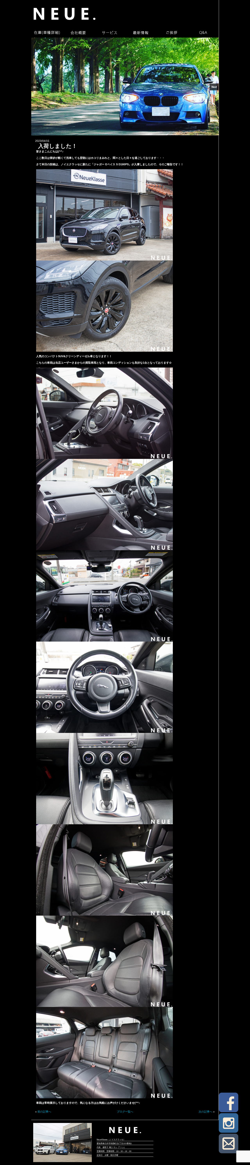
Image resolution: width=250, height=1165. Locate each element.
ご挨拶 (172, 33)
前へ (35, 87)
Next (214, 86)
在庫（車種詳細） (46, 33)
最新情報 (140, 33)
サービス (109, 33)
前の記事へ (44, 1111)
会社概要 (78, 33)
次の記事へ (205, 1111)
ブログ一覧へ (125, 1111)
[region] (125, 86)
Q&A (203, 33)
